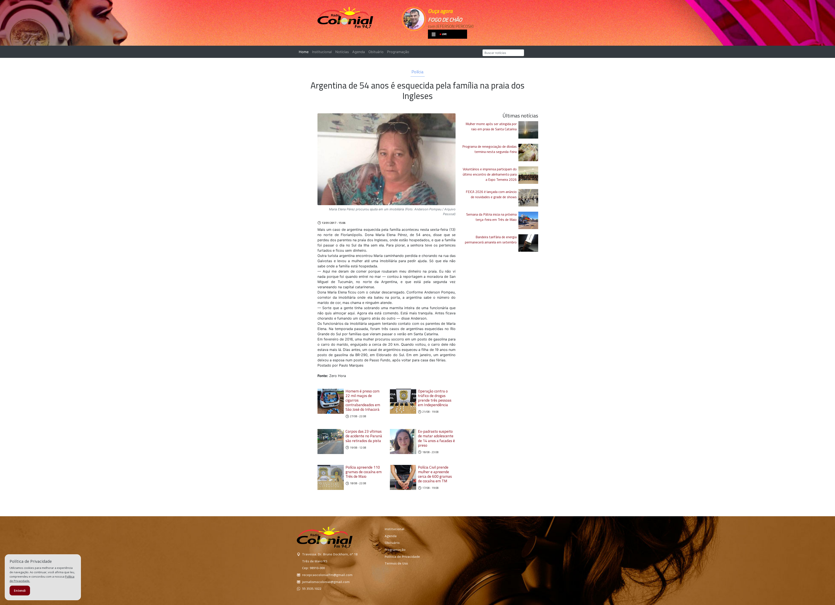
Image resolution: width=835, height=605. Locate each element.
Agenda (358, 52)
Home (304, 52)
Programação (398, 52)
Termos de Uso (396, 563)
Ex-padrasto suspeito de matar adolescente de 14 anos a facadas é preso (436, 438)
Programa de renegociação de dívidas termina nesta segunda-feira (489, 149)
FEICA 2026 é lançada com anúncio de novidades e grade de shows (491, 194)
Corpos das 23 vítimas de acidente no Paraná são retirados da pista (364, 435)
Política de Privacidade (402, 557)
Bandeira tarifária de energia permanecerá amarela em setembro (491, 239)
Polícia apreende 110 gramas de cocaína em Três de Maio (364, 471)
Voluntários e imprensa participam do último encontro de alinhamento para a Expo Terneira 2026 (490, 174)
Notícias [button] (342, 52)
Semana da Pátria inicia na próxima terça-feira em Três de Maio (491, 217)
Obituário (376, 52)
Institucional (322, 52)
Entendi (20, 590)
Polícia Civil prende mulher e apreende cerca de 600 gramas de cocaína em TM (435, 474)
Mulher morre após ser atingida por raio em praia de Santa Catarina (491, 126)
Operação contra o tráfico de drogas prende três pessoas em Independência (434, 398)
